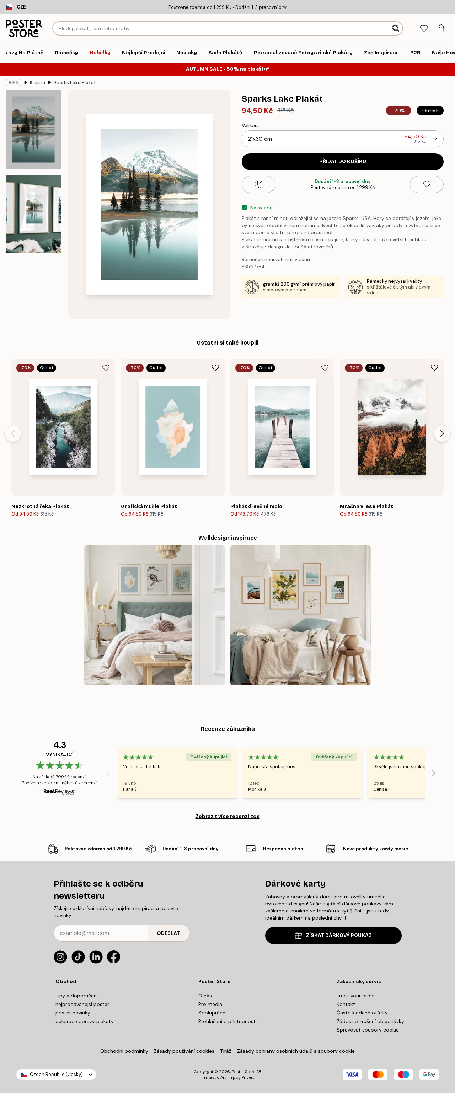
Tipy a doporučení (76, 995)
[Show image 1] (33, 129)
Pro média (210, 1004)
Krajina (37, 83)
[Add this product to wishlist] (427, 184)
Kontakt (346, 1004)
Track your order (356, 995)
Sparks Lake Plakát (75, 83)
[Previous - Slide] (12, 433)
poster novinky (72, 1012)
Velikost (250, 125)
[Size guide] (258, 184)
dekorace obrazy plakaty (84, 1021)
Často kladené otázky (362, 1012)
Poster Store (243, 1071)
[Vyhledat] (396, 28)
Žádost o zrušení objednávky (370, 1021)
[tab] (424, 29)
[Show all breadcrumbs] (13, 82)
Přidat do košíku (342, 161)
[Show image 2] (33, 214)
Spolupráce (211, 1012)
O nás (205, 995)
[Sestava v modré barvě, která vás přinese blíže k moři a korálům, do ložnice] (154, 615)
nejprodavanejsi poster (82, 1004)
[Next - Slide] (442, 433)
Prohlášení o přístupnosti (227, 1021)
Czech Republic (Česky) (56, 1074)
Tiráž (225, 1051)
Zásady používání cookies (184, 1051)
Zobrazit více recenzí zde (228, 816)
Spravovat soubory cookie (368, 1030)
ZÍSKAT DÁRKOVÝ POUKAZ (339, 935)
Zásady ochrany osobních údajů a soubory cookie (296, 1051)
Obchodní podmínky (124, 1051)
